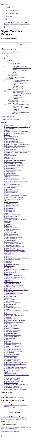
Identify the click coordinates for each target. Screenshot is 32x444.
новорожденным (17, 97)
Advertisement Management (18, 417)
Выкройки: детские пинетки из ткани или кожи (22, 80)
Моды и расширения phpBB (9, 428)
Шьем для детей (8, 49)
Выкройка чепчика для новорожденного (19, 91)
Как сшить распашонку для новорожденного (21, 105)
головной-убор (17, 95)
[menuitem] (13, 10)
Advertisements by (6, 417)
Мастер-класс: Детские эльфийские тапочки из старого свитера (22, 68)
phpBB (14, 419)
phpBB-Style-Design (25, 427)
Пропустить (4, 4)
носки (14, 72)
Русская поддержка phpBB (8, 424)
